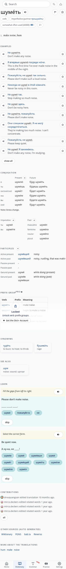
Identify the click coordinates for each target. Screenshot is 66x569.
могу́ (40, 123)
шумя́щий (23, 254)
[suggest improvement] (55, 12)
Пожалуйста (14, 75)
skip (7, 422)
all (4, 517)
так (34, 75)
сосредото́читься (17, 126)
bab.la (27, 534)
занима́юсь (27, 149)
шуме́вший (24, 258)
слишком (18, 123)
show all (8, 161)
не (23, 75)
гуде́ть (6, 345)
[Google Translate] (54, 4)
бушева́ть (42, 345)
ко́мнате (40, 84)
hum (3, 549)
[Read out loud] (25, 12)
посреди (33, 62)
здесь (21, 104)
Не (9, 52)
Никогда (12, 84)
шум (5, 368)
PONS (18, 534)
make (9, 549)
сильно (41, 75)
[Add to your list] (62, 12)
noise (16, 549)
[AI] (61, 4)
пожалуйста (27, 113)
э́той (32, 84)
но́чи (42, 62)
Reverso (38, 534)
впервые (14, 62)
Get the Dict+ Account (17, 320)
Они (10, 123)
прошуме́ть (37, 18)
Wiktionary (6, 534)
